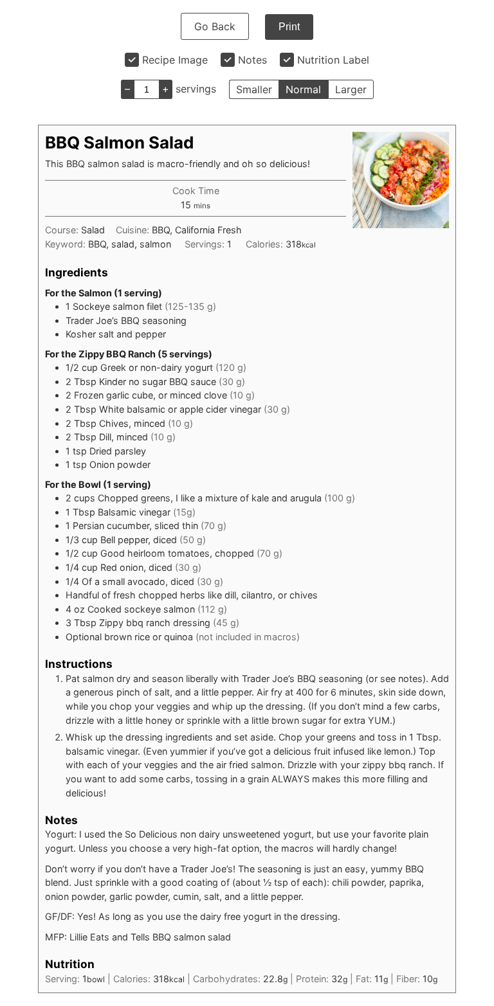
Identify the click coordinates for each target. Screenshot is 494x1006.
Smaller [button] (254, 89)
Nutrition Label (333, 59)
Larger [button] (351, 89)
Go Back (214, 26)
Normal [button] (303, 89)
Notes (252, 59)
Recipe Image (175, 59)
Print (289, 26)
